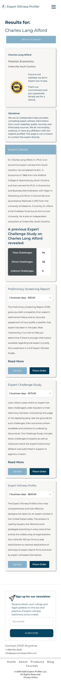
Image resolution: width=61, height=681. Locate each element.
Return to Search (31, 39)
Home (11, 661)
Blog (50, 661)
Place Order (39, 370)
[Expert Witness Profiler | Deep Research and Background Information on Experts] (21, 6)
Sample (17, 370)
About (23, 661)
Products (37, 661)
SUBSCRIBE (31, 633)
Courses (32, 665)
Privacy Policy (31, 677)
